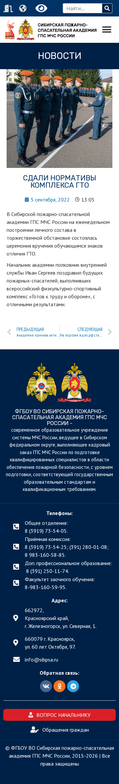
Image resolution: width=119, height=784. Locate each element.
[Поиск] (107, 8)
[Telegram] (73, 686)
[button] (106, 29)
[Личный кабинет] (9, 8)
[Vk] (46, 686)
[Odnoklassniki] (59, 686)
